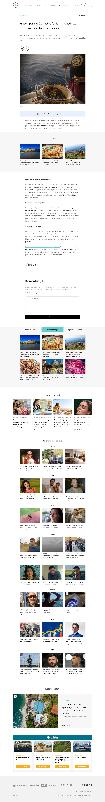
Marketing (64, 795)
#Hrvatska (82, 15)
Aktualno (45, 5)
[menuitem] (90, 4)
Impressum (59, 795)
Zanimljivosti (55, 5)
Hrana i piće (28, 5)
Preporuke (77, 5)
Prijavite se (52, 317)
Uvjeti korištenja (70, 795)
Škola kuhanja (67, 5)
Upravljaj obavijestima (85, 791)
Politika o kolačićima (88, 795)
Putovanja (37, 5)
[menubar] (90, 4)
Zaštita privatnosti (79, 795)
